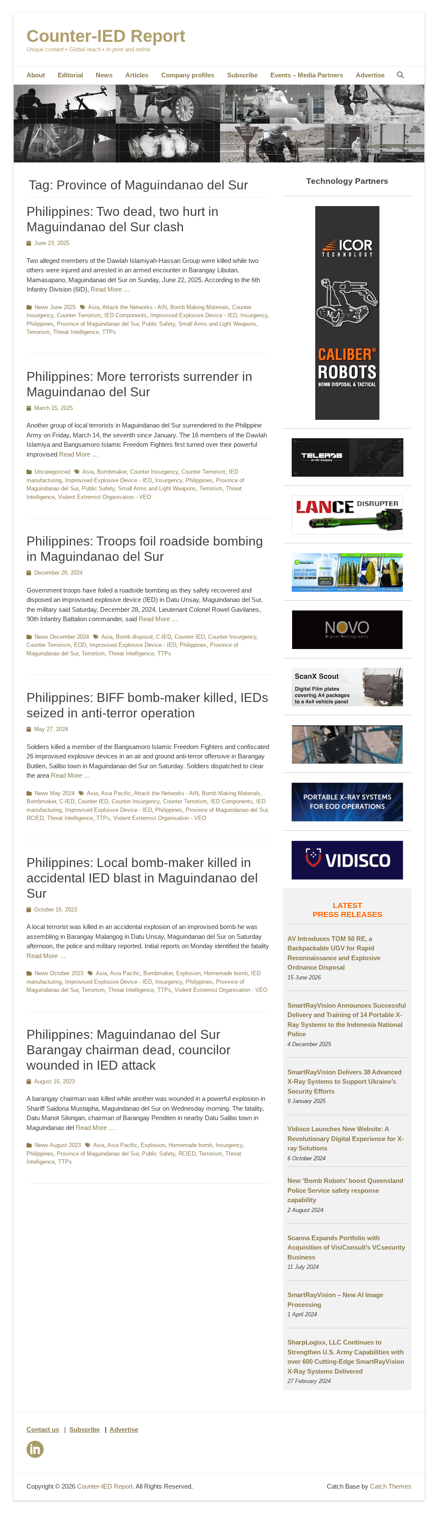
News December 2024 (62, 637)
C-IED (163, 637)
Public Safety (158, 324)
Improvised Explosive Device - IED (193, 315)
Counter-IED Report (106, 36)
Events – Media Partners (306, 75)
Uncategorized (52, 472)
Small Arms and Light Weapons (217, 324)
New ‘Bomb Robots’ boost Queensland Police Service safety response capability (345, 1190)
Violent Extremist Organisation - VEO (104, 497)
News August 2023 (58, 1145)
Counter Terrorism (79, 315)
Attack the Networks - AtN (134, 307)
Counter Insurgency (154, 472)
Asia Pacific (116, 793)
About (36, 75)
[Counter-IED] (219, 160)
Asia (93, 307)
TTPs (109, 332)
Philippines (40, 324)
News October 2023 (59, 973)
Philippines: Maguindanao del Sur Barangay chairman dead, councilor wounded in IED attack (129, 1049)
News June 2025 (55, 307)
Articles (136, 75)
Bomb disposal (134, 637)
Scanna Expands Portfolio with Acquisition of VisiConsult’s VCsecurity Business (346, 1247)
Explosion (188, 973)
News (104, 75)
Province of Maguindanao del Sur (98, 324)
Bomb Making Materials (199, 307)
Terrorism (38, 332)
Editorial (70, 75)
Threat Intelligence (76, 332)
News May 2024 (54, 793)
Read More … (110, 289)
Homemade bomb (226, 973)
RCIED (35, 818)
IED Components (125, 315)
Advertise (370, 75)
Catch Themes (390, 1486)
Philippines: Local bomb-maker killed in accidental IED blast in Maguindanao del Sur (142, 877)
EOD (80, 645)
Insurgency (253, 315)
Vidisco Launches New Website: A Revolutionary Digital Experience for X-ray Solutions (345, 1138)
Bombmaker (112, 472)
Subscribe (242, 75)
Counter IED (190, 637)
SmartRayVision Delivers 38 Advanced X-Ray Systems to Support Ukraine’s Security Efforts (344, 1081)
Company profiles (187, 75)
